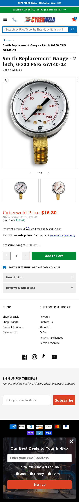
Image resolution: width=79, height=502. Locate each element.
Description (14, 277)
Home (7, 40)
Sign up (39, 484)
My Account (10, 332)
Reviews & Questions (20, 288)
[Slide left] (31, 173)
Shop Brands (10, 322)
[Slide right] (48, 173)
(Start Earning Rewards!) (62, 235)
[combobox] (35, 29)
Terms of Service (50, 343)
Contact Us (46, 322)
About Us (45, 327)
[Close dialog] (72, 441)
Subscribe (64, 400)
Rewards (45, 316)
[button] (7, 256)
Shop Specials (11, 316)
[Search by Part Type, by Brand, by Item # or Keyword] (72, 29)
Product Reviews (13, 327)
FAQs (43, 332)
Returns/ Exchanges (51, 337)
